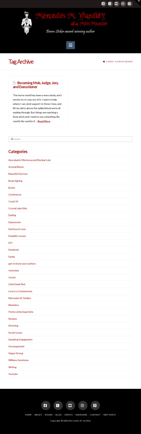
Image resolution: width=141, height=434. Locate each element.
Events (69, 415)
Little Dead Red (16, 284)
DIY (10, 242)
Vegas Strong (15, 353)
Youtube (13, 374)
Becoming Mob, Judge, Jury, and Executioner (35, 85)
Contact (95, 415)
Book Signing (15, 180)
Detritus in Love (17, 229)
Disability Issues (17, 235)
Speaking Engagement (20, 339)
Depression (14, 222)
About (38, 415)
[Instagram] (123, 4)
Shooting (13, 325)
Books (11, 187)
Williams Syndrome (18, 360)
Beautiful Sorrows (18, 173)
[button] (70, 45)
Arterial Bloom (16, 166)
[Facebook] (103, 4)
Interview (13, 270)
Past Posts (110, 415)
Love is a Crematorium (20, 291)
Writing (12, 367)
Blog (59, 415)
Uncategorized (16, 346)
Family (11, 256)
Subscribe (81, 415)
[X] (110, 4)
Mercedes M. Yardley (19, 298)
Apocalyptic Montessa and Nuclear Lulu (29, 160)
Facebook (13, 249)
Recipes (12, 318)
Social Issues (15, 332)
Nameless (13, 304)
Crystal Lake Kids (17, 208)
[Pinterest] (130, 4)
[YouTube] (117, 4)
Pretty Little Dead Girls (20, 311)
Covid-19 (13, 201)
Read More (44, 121)
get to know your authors (22, 263)
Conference (14, 194)
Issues (12, 277)
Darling (12, 215)
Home (28, 415)
